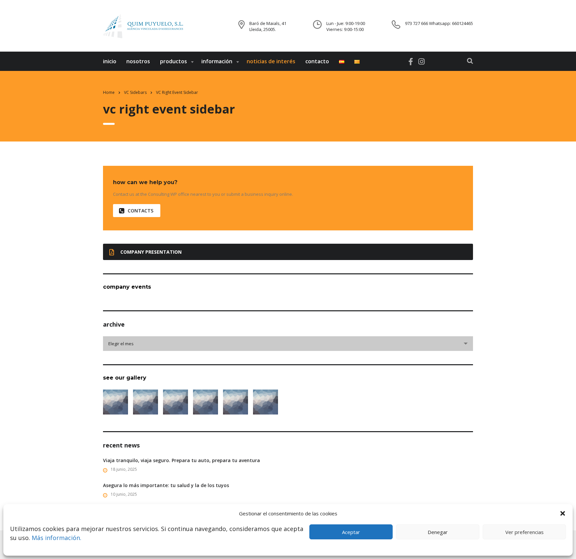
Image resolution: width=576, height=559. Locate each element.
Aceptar (351, 532)
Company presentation (151, 252)
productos (173, 61)
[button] (562, 513)
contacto (317, 61)
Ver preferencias (524, 532)
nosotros (138, 61)
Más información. (56, 538)
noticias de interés (271, 61)
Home (109, 92)
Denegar (438, 532)
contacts (140, 210)
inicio (109, 61)
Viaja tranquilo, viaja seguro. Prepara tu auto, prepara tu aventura (181, 460)
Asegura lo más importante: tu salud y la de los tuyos (166, 485)
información (216, 61)
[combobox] (288, 343)
